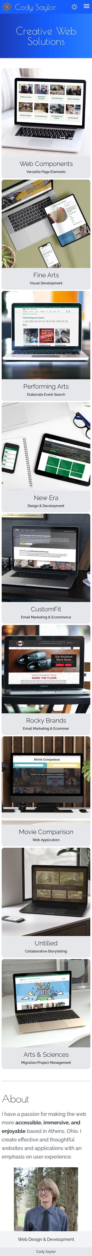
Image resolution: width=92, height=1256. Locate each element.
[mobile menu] (86, 6)
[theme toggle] (74, 7)
